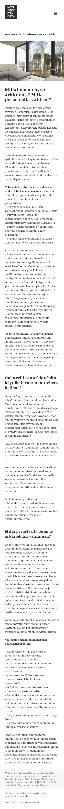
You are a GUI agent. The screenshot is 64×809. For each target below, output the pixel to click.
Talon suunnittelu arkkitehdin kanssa (34, 785)
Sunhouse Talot (31, 802)
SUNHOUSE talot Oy (44, 782)
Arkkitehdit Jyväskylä (38, 776)
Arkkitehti (52, 776)
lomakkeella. (23, 796)
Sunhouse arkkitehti (24, 782)
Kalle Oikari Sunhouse (30, 779)
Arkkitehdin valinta (30, 773)
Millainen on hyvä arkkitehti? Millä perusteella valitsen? (28, 94)
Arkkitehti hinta (12, 779)
